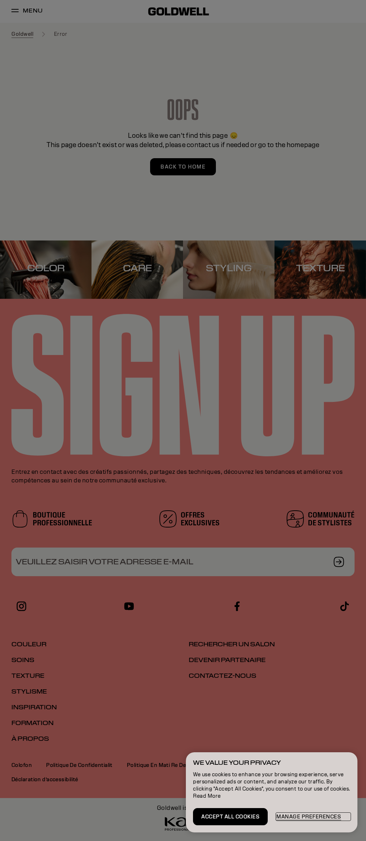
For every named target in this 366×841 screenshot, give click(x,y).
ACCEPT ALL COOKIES (230, 816)
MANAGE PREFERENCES (308, 816)
